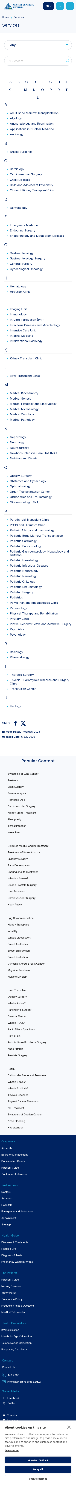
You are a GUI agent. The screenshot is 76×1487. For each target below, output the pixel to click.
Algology (16, 118)
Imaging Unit (18, 309)
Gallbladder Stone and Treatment (27, 1075)
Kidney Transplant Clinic (26, 358)
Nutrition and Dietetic (24, 458)
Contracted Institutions (14, 1174)
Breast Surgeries (21, 151)
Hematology (18, 286)
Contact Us (8, 1367)
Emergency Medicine (24, 225)
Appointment (8, 1217)
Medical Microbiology (24, 409)
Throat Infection (17, 825)
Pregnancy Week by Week (17, 1261)
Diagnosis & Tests (11, 1255)
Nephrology (18, 437)
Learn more (12, 1450)
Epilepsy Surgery (18, 858)
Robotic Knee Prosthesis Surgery (27, 1042)
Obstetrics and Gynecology (28, 481)
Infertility (12, 931)
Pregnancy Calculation (14, 1349)
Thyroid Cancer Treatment (23, 1101)
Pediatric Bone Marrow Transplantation (36, 535)
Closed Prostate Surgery (22, 884)
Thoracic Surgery (22, 674)
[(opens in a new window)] (14, 723)
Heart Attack (15, 904)
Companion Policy (11, 1299)
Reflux (11, 1068)
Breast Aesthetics (18, 944)
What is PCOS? (16, 1022)
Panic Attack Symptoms (21, 1029)
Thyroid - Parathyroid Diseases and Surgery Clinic (39, 681)
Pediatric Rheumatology (26, 587)
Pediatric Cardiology (23, 541)
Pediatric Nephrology (24, 571)
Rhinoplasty (14, 819)
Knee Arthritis (15, 1048)
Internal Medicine (21, 335)
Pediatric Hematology (24, 560)
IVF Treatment (16, 1107)
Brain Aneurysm (17, 793)
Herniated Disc (16, 799)
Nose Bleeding (16, 1120)
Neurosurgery (19, 448)
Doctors (6, 1191)
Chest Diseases (20, 179)
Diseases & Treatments (14, 1242)
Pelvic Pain (14, 1035)
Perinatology (18, 608)
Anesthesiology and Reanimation (32, 123)
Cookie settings (38, 1478)
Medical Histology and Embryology (33, 404)
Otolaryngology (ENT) (25, 502)
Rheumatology (19, 657)
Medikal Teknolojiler (13, 1312)
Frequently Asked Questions (17, 1305)
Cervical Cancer (17, 1016)
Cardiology (17, 169)
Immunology (18, 314)
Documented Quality (13, 1161)
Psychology (18, 634)
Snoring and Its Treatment (23, 871)
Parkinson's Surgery (19, 1009)
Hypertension (16, 1127)
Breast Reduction (18, 957)
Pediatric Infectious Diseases (29, 565)
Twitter (11, 1403)
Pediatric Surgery (21, 592)
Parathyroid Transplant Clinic (29, 519)
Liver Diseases (16, 891)
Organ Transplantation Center (30, 491)
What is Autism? (17, 1003)
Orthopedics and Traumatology (31, 497)
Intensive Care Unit (23, 330)
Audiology (16, 134)
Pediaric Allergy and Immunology (32, 530)
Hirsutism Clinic (20, 291)
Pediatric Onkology (22, 581)
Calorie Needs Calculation (16, 1342)
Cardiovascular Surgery (26, 174)
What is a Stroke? (18, 878)
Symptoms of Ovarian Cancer (25, 1114)
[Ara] (60, 6)
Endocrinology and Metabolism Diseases (37, 235)
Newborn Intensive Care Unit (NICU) (35, 453)
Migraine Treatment (19, 970)
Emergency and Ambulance (17, 1211)
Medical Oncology (22, 414)
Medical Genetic (20, 398)
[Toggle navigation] (70, 6)
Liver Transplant (17, 990)
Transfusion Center (23, 689)
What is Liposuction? (19, 937)
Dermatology (18, 207)
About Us (6, 1148)
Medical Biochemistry (24, 393)
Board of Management (14, 1154)
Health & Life (8, 1248)
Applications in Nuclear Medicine (32, 129)
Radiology (16, 652)
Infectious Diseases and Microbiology (35, 325)
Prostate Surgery (18, 1055)
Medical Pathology (22, 419)
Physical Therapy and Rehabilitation (34, 613)
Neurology (17, 442)
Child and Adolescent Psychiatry (31, 185)
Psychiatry (17, 629)
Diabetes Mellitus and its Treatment (28, 845)
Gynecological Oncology (26, 269)
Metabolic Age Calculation (16, 1336)
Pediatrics (16, 597)
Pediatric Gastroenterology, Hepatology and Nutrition (39, 553)
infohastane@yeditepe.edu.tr (24, 1381)
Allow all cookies (38, 1460)
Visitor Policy (8, 1292)
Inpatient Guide (10, 1167)
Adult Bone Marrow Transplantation (34, 113)
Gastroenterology (21, 253)
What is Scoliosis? (18, 1088)
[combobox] (38, 45)
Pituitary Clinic (19, 618)
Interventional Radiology (26, 341)
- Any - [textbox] (13, 45)
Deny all (38, 1469)
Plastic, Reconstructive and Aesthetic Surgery (40, 624)
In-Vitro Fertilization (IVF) (27, 319)
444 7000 (13, 1375)
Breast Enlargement (19, 950)
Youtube (12, 1415)
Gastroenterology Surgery (27, 258)
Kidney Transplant (18, 924)
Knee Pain (14, 832)
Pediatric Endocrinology (26, 546)
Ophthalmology (20, 486)
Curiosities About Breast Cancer (26, 963)
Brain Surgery (16, 786)
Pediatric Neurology (23, 576)
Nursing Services (11, 1286)
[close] (69, 1427)
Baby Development (19, 865)
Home (5, 17)
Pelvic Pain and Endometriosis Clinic (34, 602)
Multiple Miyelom (17, 976)
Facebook (13, 1398)
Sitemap (6, 1224)
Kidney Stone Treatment (22, 812)
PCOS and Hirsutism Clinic (27, 525)
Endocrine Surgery (22, 230)
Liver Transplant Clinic (25, 376)
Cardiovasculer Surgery (22, 806)
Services (6, 1198)
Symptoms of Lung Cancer (23, 773)
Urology (15, 706)
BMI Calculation (10, 1329)
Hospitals (6, 1204)
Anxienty (13, 780)
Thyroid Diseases (18, 1094)
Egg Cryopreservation (21, 918)
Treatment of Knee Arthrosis (24, 852)
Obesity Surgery (21, 476)
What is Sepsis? (17, 1081)
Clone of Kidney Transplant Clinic (32, 190)
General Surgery (21, 263)
